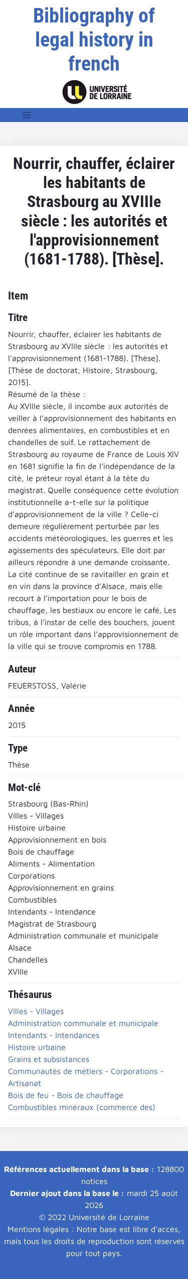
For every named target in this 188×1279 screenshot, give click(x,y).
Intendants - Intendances (53, 1035)
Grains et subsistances (48, 1059)
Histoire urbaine (37, 1047)
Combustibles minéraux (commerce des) (81, 1107)
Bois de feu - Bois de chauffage (65, 1095)
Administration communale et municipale (83, 1023)
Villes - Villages (36, 1011)
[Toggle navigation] (27, 115)
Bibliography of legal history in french (94, 40)
